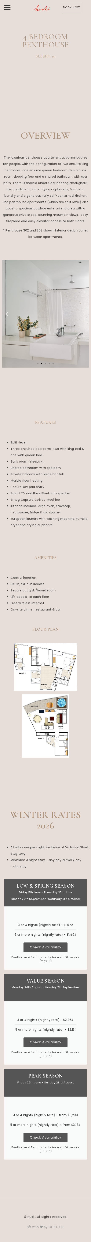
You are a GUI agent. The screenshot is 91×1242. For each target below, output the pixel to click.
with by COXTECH (47, 1227)
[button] (7, 7)
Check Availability (45, 947)
